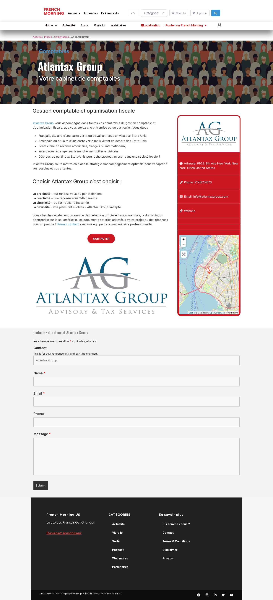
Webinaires (118, 25)
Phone (38, 414)
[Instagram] (207, 595)
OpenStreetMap (217, 312)
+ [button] (184, 239)
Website (189, 211)
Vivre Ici (99, 25)
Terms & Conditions (176, 541)
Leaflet (192, 312)
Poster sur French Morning (184, 25)
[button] (220, 25)
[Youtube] (231, 595)
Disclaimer (169, 550)
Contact (40, 348)
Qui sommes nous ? (176, 524)
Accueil (37, 37)
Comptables (61, 37)
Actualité (68, 25)
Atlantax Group (43, 123)
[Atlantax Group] (209, 270)
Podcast (118, 550)
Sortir (84, 25)
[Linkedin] (215, 595)
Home (49, 25)
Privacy (167, 558)
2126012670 (203, 182)
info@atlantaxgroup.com (210, 196)
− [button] (184, 244)
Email (39, 393)
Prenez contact (68, 224)
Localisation (151, 25)
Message (42, 434)
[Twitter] (223, 595)
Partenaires (120, 567)
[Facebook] (199, 595)
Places (48, 37)
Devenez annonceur (64, 533)
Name (39, 373)
